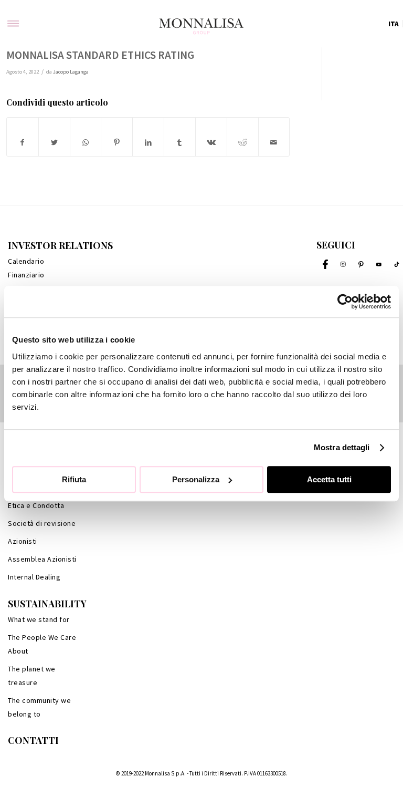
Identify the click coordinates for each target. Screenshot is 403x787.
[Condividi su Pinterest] (116, 142)
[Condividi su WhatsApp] (85, 142)
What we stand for (39, 619)
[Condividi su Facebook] (22, 142)
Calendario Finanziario (26, 267)
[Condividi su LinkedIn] (148, 142)
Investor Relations (60, 245)
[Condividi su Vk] (211, 142)
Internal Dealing (34, 577)
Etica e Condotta (36, 505)
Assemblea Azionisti (42, 559)
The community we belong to (39, 707)
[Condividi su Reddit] (242, 142)
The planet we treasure (32, 675)
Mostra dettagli (342, 447)
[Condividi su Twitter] (54, 142)
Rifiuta (74, 479)
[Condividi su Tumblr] (179, 142)
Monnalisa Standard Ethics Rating (100, 55)
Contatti (33, 740)
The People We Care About (42, 644)
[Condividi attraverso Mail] (274, 142)
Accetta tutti (329, 479)
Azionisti (22, 541)
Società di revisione (42, 523)
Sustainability (47, 603)
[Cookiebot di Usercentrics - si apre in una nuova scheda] (345, 301)
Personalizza (195, 479)
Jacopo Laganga (71, 71)
